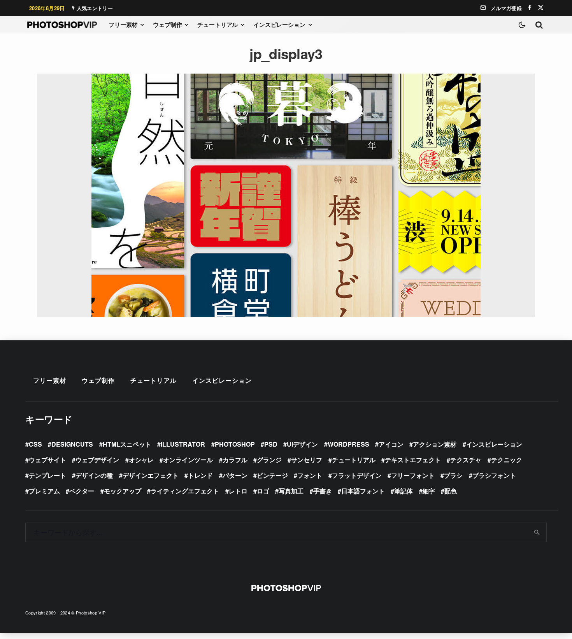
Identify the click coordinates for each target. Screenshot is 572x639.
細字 (429, 490)
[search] (537, 532)
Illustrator (183, 444)
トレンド (200, 475)
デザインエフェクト (151, 475)
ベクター (81, 490)
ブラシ (453, 475)
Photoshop (235, 444)
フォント (309, 475)
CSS (35, 444)
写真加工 (291, 490)
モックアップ (122, 490)
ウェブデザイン (97, 459)
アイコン (391, 444)
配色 (450, 490)
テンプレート (47, 475)
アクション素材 (434, 444)
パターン (235, 475)
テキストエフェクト (413, 459)
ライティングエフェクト (185, 490)
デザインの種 (94, 475)
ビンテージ (272, 475)
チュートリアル (217, 24)
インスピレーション (279, 24)
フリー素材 (123, 24)
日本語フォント (363, 490)
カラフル (235, 459)
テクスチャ (465, 459)
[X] (541, 7)
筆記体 (403, 490)
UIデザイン (302, 444)
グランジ (269, 459)
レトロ (238, 490)
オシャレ (141, 459)
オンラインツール (188, 459)
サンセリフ (306, 459)
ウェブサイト (47, 459)
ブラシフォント (494, 475)
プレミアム (44, 490)
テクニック (506, 459)
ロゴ (263, 490)
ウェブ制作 (167, 24)
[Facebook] (530, 7)
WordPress (348, 444)
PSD (270, 444)
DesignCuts (72, 444)
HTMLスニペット (127, 444)
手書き (322, 490)
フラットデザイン (357, 475)
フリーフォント (413, 475)
